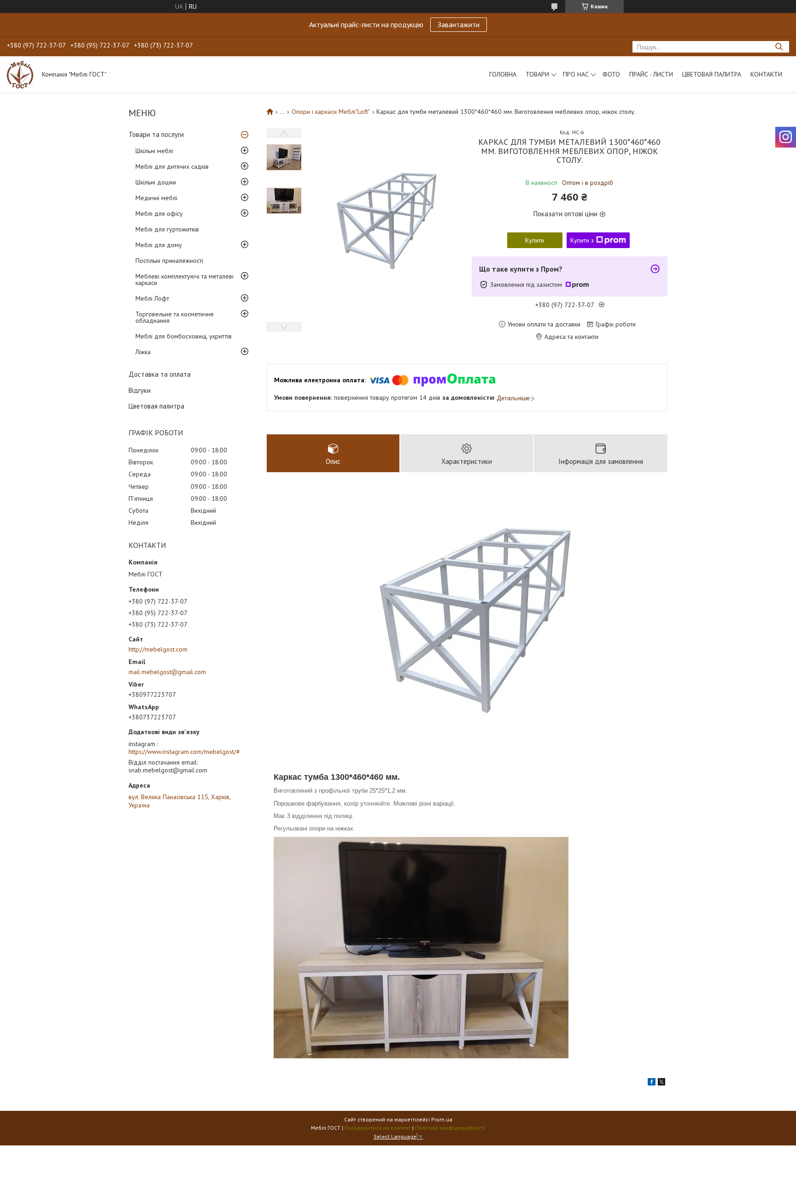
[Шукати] (778, 47)
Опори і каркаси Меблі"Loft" (331, 111)
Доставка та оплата (160, 374)
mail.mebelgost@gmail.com (167, 672)
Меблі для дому (158, 245)
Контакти (766, 74)
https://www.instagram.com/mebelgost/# (184, 751)
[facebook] (652, 1083)
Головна (502, 74)
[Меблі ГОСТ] (20, 74)
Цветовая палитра (711, 74)
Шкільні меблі (154, 151)
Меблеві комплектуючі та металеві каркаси (184, 279)
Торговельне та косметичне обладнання (174, 317)
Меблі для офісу (159, 213)
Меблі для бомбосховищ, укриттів (183, 336)
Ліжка (143, 352)
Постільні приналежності (169, 260)
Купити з (582, 240)
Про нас (576, 74)
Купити (534, 240)
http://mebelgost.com (158, 649)
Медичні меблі (156, 198)
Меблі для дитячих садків (172, 166)
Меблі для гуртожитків (167, 229)
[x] (661, 1083)
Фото (611, 74)
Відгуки (140, 390)
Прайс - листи (651, 74)
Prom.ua (441, 1119)
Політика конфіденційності (450, 1127)
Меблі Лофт (152, 298)
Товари (537, 74)
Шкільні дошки (155, 182)
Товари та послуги (156, 134)
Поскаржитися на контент (378, 1127)
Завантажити (459, 24)
